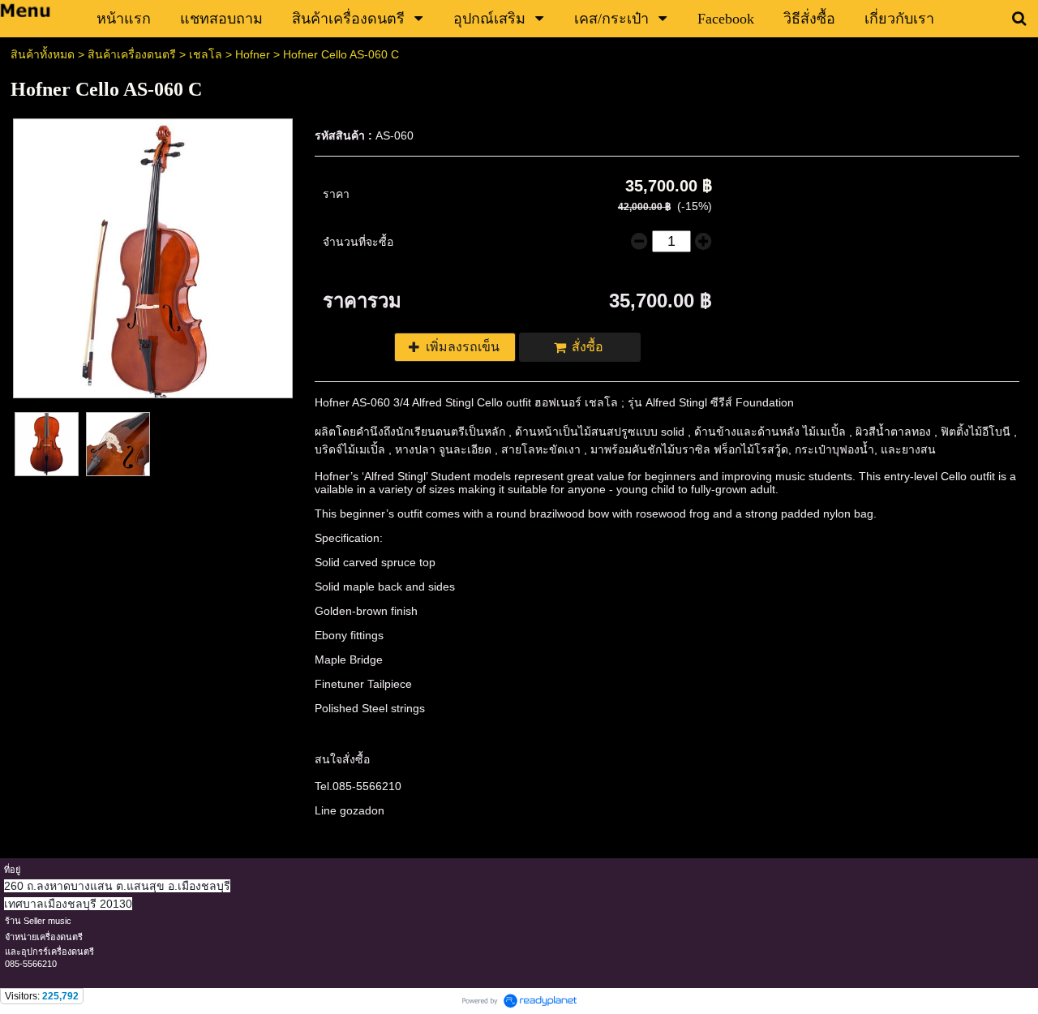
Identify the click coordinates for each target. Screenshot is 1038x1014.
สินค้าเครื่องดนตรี (132, 54)
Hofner (252, 54)
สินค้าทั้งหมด (43, 54)
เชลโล (205, 54)
